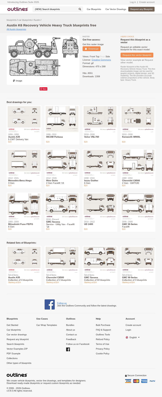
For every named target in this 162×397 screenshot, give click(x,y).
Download (92, 48)
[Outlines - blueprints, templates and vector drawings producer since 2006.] (17, 9)
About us (70, 330)
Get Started (12, 325)
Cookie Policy (102, 353)
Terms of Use (102, 344)
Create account (147, 2)
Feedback (71, 339)
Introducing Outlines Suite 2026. (23, 2)
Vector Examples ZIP (17, 348)
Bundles (70, 325)
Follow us (62, 303)
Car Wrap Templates (46, 325)
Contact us (71, 334)
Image (19, 80)
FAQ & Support (103, 330)
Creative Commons (101, 60)
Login (128, 330)
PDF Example (13, 353)
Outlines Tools (103, 334)
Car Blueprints (94, 9)
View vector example (131, 60)
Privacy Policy (103, 348)
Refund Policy (103, 339)
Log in (133, 2)
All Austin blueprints (16, 29)
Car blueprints (14, 330)
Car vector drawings (17, 334)
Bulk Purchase (103, 325)
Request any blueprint (18, 339)
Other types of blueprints (19, 363)
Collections (12, 358)
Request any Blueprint (141, 9)
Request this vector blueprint (137, 55)
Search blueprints (15, 344)
